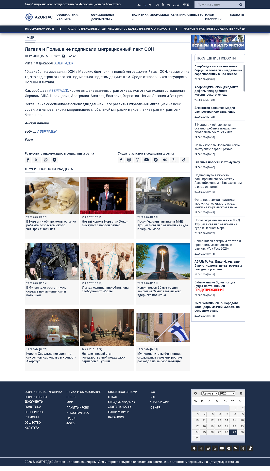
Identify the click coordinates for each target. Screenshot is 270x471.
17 (197, 426)
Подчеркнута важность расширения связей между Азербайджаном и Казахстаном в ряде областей (218, 181)
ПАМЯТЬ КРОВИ (77, 407)
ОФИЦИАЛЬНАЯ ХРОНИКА (68, 17)
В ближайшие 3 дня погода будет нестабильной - (214, 286)
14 (226, 420)
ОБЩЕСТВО (195, 15)
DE (157, 4)
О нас (112, 397)
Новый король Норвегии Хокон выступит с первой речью (105, 223)
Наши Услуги (118, 412)
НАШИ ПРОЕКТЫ (212, 17)
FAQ (152, 392)
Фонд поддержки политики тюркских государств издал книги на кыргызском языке (215, 203)
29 (234, 432)
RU (144, 4)
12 (212, 420)
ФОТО (70, 423)
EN (151, 4)
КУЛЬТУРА (178, 15)
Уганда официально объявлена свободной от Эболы (105, 289)
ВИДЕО (235, 15)
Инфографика (77, 413)
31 (197, 438)
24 (197, 432)
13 (219, 420)
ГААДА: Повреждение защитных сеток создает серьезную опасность (105, 28)
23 (242, 426)
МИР (30, 37)
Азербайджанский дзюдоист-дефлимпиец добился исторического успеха (216, 90)
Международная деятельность (121, 405)
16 (242, 420)
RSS (152, 397)
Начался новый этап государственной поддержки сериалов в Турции (103, 357)
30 (242, 432)
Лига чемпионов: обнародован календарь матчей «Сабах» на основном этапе (217, 306)
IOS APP (155, 407)
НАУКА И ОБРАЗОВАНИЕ (83, 392)
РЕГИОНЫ (32, 417)
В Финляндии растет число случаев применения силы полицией (46, 291)
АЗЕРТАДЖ (63, 63)
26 (212, 432)
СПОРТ (71, 397)
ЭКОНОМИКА (159, 15)
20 (219, 426)
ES (168, 4)
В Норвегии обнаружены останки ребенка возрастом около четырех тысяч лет (51, 225)
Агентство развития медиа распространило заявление (214, 109)
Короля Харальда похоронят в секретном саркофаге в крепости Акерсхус (51, 357)
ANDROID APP (159, 402)
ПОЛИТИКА (140, 15)
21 (226, 426)
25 (204, 432)
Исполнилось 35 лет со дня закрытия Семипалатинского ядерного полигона (159, 291)
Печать (56, 56)
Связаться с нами (122, 392)
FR (163, 4)
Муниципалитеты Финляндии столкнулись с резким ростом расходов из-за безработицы (159, 357)
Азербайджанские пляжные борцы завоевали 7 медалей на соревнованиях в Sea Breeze (218, 70)
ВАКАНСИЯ (116, 417)
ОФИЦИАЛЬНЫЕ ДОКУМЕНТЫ (102, 17)
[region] (219, 192)
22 (234, 426)
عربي (176, 4)
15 (234, 420)
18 (204, 426)
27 (219, 432)
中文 (186, 4)
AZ (139, 4)
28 (226, 432)
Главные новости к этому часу (217, 162)
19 (212, 426)
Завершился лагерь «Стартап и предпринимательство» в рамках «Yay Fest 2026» (217, 244)
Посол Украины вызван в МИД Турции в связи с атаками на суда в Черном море (162, 225)
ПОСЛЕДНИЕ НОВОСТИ (216, 58)
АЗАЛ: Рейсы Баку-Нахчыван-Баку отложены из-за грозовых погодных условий (218, 265)
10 (197, 420)
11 (204, 420)
